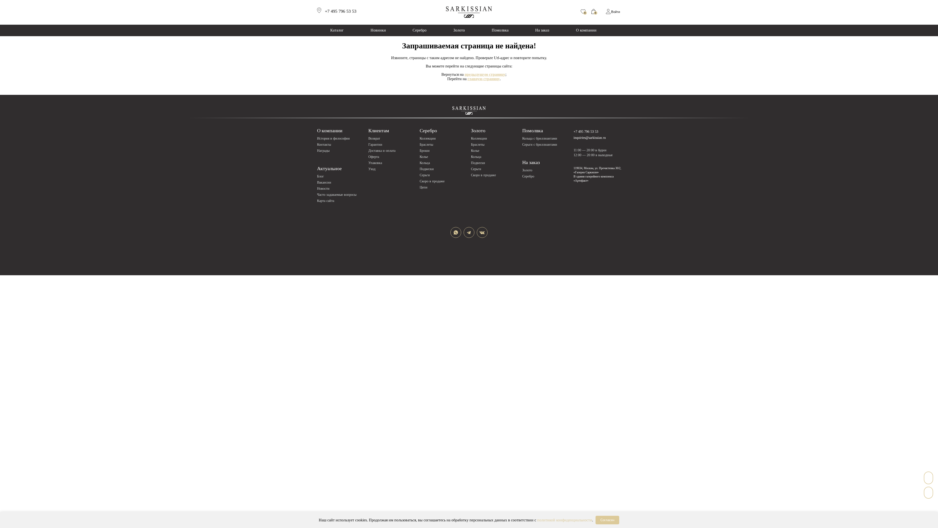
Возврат (374, 138)
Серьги (425, 175)
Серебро (419, 30)
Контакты (324, 144)
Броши (425, 151)
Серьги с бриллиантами (539, 144)
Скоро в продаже (432, 181)
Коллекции (428, 138)
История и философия (333, 138)
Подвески (427, 169)
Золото (459, 30)
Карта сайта (325, 201)
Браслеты (426, 144)
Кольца (425, 163)
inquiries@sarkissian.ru (590, 138)
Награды (323, 151)
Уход (371, 169)
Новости (323, 188)
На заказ (542, 30)
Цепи (423, 187)
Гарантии (375, 144)
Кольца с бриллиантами (539, 138)
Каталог (337, 30)
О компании (586, 30)
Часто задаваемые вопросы (336, 195)
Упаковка (375, 163)
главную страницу (484, 79)
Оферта (373, 157)
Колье (424, 157)
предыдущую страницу (485, 74)
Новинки (378, 30)
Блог (320, 176)
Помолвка (500, 30)
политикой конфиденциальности (564, 520)
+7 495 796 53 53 (586, 131)
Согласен (607, 520)
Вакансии (324, 182)
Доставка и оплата (381, 151)
